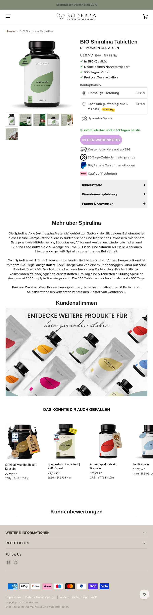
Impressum (13, 597)
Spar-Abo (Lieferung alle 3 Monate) (108, 106)
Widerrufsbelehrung (73, 597)
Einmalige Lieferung (103, 93)
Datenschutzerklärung (40, 597)
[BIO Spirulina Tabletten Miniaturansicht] (11, 119)
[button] (113, 185)
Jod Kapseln (141, 464)
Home (10, 31)
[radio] (84, 93)
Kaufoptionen (90, 85)
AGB (94, 597)
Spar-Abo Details (100, 118)
